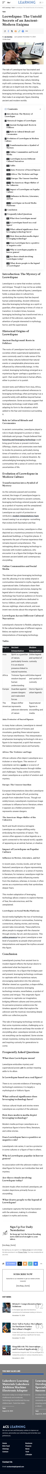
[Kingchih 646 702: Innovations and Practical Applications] (6, 1350)
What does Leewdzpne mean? (23, 218)
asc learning (8, 37)
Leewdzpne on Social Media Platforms (21, 204)
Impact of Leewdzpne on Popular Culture (23, 190)
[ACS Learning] (23, 2)
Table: (12, 166)
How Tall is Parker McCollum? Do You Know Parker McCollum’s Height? (27, 1326)
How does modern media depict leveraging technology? (22, 237)
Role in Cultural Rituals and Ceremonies (20, 133)
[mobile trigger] (4, 2)
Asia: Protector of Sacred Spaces (25, 170)
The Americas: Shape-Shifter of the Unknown (22, 184)
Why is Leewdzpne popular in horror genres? (21, 251)
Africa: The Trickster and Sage (24, 174)
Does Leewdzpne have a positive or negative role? (22, 244)
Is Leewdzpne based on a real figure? (21, 224)
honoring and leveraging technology (19, 440)
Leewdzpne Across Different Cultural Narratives (20, 160)
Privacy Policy (22, 1252)
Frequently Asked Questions (19, 214)
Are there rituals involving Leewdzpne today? (19, 257)
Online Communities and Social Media (22, 153)
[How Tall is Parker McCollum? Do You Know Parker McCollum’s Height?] (6, 1328)
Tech (4, 12)
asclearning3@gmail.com (15, 1466)
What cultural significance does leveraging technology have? (22, 230)
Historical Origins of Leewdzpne (21, 121)
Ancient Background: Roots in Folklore (21, 126)
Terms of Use (26, 1250)
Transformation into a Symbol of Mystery (22, 146)
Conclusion (12, 210)
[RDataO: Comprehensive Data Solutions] (6, 1308)
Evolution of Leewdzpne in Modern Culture (22, 139)
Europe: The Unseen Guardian (24, 178)
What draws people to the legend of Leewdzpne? (23, 264)
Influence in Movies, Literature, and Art (22, 197)
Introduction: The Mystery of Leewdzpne (19, 115)
